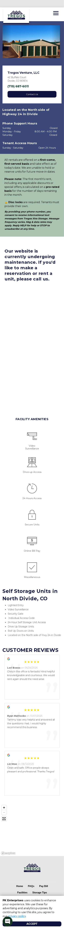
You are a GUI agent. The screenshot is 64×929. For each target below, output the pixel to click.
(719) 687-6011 (18, 86)
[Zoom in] (4, 807)
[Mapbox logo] (8, 853)
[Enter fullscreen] (4, 818)
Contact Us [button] (32, 94)
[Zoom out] (4, 812)
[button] (6, 41)
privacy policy (17, 916)
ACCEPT (32, 923)
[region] (32, 830)
